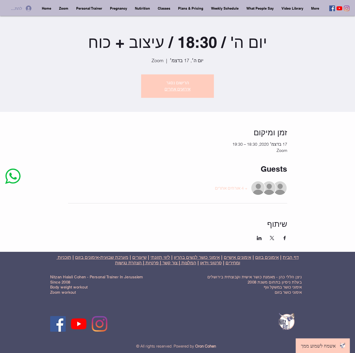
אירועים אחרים (177, 89)
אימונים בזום (267, 257)
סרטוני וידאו (211, 262)
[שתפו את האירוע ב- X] (271, 238)
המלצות (188, 262)
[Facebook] (332, 8)
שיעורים (139, 257)
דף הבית (291, 257)
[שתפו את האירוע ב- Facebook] (284, 238)
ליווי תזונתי (160, 257)
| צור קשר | (170, 262)
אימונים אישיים (237, 257)
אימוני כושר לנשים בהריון (197, 257)
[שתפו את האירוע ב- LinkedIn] (259, 238)
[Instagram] (347, 8)
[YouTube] (339, 8)
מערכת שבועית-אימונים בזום (101, 257)
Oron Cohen (205, 346)
